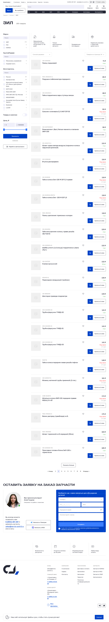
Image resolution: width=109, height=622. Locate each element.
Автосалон (80, 574)
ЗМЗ (66, 12)
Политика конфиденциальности (83, 581)
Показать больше (68, 465)
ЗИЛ (51, 12)
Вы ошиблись (19, 10)
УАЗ (36, 12)
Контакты (46, 2)
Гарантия (40, 2)
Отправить (81, 524)
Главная (5, 15)
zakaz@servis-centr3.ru (83, 2)
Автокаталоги (97, 577)
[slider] (4, 130)
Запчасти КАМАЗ (98, 568)
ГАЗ (29, 12)
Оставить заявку (100, 2)
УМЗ (58, 12)
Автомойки (81, 571)
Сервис (64, 571)
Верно (9, 10)
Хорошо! (99, 617)
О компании (17, 2)
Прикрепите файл (65, 510)
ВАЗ (43, 12)
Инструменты (99, 12)
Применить (15, 136)
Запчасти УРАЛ (98, 574)
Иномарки (75, 12)
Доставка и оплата (32, 2)
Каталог (11, 15)
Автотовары (86, 12)
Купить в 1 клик (99, 68)
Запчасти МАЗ (97, 571)
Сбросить (15, 140)
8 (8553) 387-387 (71, 2)
